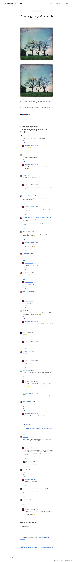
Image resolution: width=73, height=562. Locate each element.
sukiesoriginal (26, 291)
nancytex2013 (26, 154)
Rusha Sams (25, 351)
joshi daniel (25, 332)
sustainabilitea (26, 401)
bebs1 (24, 469)
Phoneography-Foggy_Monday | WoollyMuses (32, 488)
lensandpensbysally (27, 195)
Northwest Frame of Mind (13, 3)
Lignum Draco (26, 135)
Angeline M (25, 253)
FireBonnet (25, 437)
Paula (24, 499)
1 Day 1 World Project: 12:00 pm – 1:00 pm (28, 547)
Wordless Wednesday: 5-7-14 (47, 547)
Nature (49, 101)
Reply (24, 142)
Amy (24, 175)
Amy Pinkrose (26, 370)
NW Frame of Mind (29, 145)
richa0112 (25, 310)
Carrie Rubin (25, 231)
